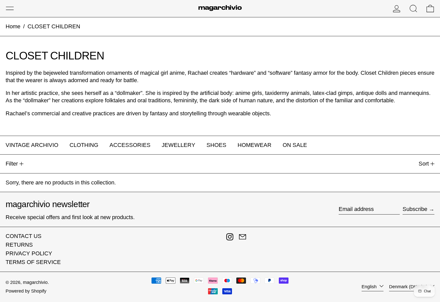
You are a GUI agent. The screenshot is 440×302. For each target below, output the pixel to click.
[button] (413, 9)
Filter (12, 163)
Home (13, 26)
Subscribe (415, 209)
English (370, 286)
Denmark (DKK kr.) (409, 286)
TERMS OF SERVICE (33, 262)
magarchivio (35, 282)
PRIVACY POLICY (29, 253)
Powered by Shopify (26, 291)
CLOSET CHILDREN (54, 26)
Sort (424, 163)
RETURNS (19, 245)
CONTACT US (24, 236)
